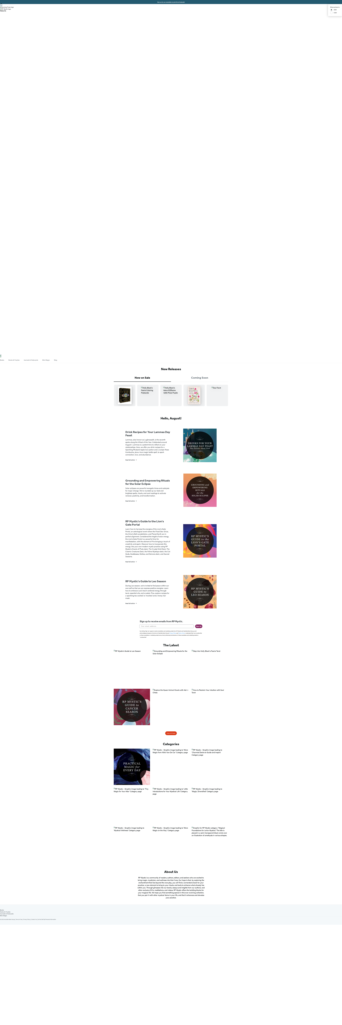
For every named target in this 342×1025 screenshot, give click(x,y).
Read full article (130, 460)
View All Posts (171, 733)
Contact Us (34, 919)
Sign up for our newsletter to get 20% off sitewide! (171, 2)
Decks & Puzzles (14, 360)
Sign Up (198, 626)
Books (2, 360)
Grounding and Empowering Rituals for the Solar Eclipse (147, 482)
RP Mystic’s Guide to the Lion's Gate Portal (144, 523)
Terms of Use (19, 919)
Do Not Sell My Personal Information (47, 919)
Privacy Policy (26, 919)
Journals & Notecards (31, 360)
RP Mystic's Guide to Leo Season (145, 581)
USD (335, 10)
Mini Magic (46, 360)
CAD (335, 13)
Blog (55, 360)
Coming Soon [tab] (199, 377)
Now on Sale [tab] (142, 377)
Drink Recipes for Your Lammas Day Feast (147, 433)
